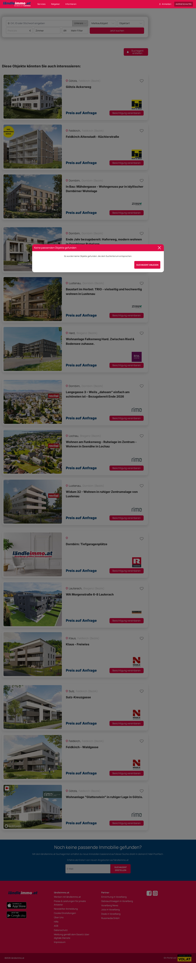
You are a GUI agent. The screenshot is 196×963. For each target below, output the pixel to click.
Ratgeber (55, 4)
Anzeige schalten (183, 4)
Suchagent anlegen (147, 264)
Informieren (70, 4)
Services (41, 4)
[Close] (159, 247)
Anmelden (166, 4)
